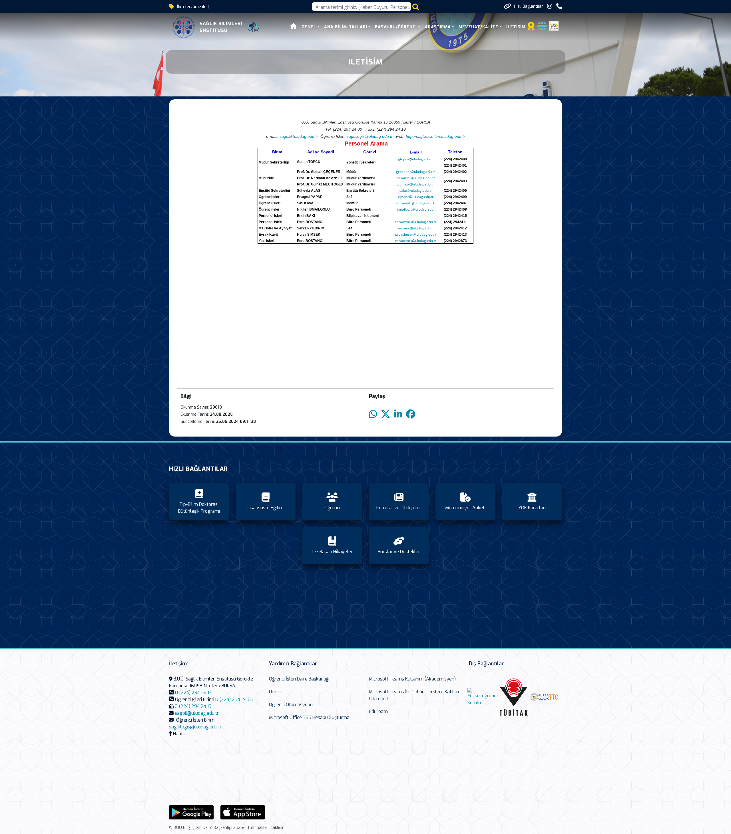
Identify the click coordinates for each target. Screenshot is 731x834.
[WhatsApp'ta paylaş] (373, 414)
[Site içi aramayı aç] (415, 6)
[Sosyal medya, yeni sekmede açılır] (549, 6)
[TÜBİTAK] (514, 697)
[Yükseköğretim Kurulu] (482, 697)
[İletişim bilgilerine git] (559, 6)
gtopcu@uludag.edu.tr (415, 159)
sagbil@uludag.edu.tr (197, 713)
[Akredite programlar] (531, 28)
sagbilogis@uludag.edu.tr (370, 136)
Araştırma (438, 27)
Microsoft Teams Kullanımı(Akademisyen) (412, 679)
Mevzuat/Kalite (478, 27)
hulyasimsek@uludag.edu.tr (416, 234)
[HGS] (554, 26)
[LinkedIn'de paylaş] (398, 414)
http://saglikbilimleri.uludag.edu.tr (435, 136)
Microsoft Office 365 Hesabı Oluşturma (309, 717)
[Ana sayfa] (293, 27)
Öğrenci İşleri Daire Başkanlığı (299, 679)
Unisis (275, 692)
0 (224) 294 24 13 (193, 693)
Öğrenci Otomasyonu (291, 705)
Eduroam (378, 711)
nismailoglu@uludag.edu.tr (415, 209)
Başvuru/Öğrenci (396, 27)
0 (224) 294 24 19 (193, 706)
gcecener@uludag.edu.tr (415, 171)
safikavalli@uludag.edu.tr (416, 203)
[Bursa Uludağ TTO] (545, 697)
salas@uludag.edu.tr (415, 190)
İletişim (515, 27)
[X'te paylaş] (385, 414)
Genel (309, 27)
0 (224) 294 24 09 (234, 699)
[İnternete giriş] (542, 28)
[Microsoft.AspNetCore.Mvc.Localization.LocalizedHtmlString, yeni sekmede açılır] (191, 812)
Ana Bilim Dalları (345, 27)
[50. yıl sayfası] (253, 27)
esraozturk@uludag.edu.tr (415, 221)
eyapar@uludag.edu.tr (415, 196)
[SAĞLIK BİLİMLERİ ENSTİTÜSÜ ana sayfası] (183, 27)
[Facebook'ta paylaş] (410, 414)
